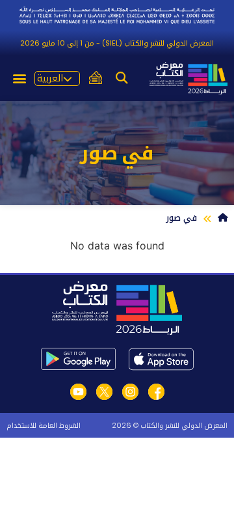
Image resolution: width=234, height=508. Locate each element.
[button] (122, 78)
